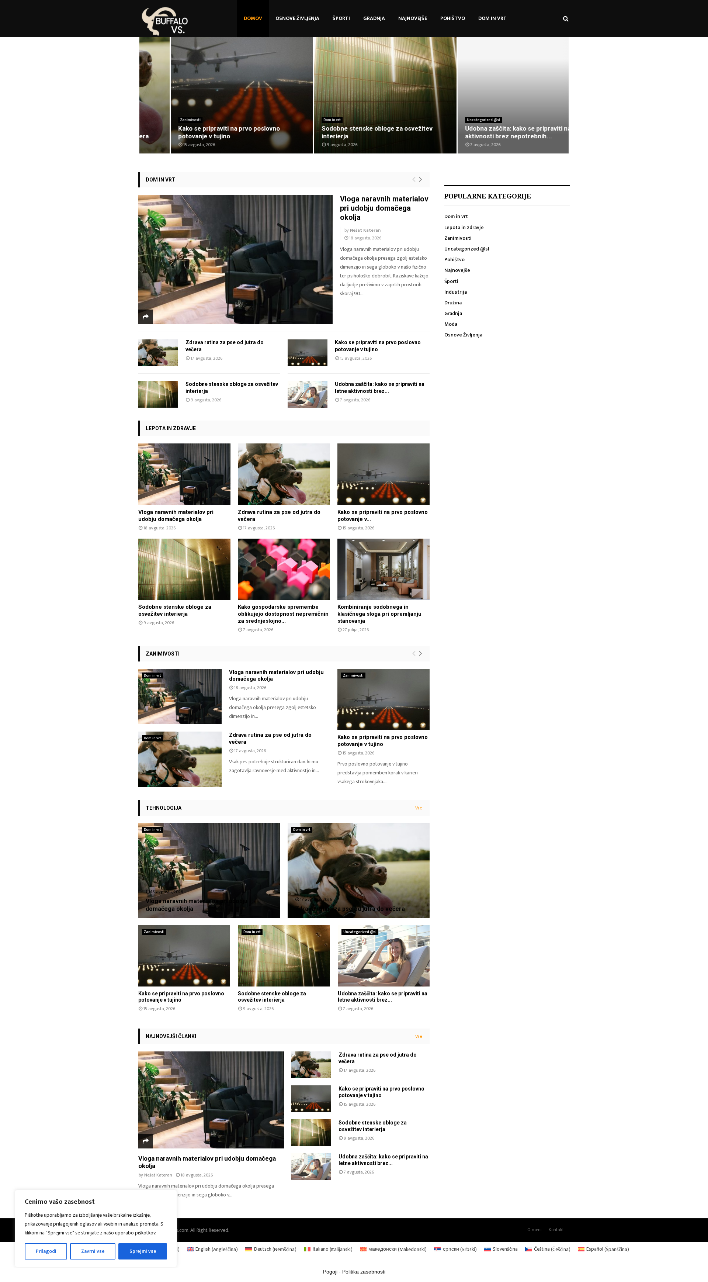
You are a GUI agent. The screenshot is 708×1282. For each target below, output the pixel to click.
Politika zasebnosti (363, 1272)
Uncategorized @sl (452, 120)
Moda (450, 324)
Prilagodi (46, 1251)
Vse (418, 808)
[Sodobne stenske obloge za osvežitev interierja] (158, 394)
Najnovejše (412, 18)
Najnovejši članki (171, 1036)
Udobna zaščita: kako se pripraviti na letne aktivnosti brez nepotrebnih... (495, 132)
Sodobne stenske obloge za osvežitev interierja (174, 610)
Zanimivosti (159, 120)
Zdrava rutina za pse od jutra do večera (350, 908)
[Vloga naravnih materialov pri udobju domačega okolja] (235, 259)
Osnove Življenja (297, 18)
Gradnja (374, 18)
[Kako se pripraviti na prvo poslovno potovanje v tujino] (307, 352)
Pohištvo (452, 18)
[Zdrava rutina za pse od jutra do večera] (158, 352)
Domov (253, 18)
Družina (453, 302)
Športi (341, 18)
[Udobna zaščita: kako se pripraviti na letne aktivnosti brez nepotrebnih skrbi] (307, 394)
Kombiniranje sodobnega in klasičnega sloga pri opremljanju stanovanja (379, 614)
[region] (96, 1228)
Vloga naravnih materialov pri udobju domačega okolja (384, 208)
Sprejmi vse (142, 1251)
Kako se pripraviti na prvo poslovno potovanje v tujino (198, 132)
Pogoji (330, 1272)
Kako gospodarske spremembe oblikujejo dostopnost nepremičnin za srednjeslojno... (283, 614)
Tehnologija (163, 808)
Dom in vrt (492, 18)
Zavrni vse (93, 1251)
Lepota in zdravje (171, 428)
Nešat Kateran (365, 230)
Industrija (455, 292)
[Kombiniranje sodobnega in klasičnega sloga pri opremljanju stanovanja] (383, 569)
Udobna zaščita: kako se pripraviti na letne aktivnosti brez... (382, 997)
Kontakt (556, 1229)
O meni (534, 1229)
